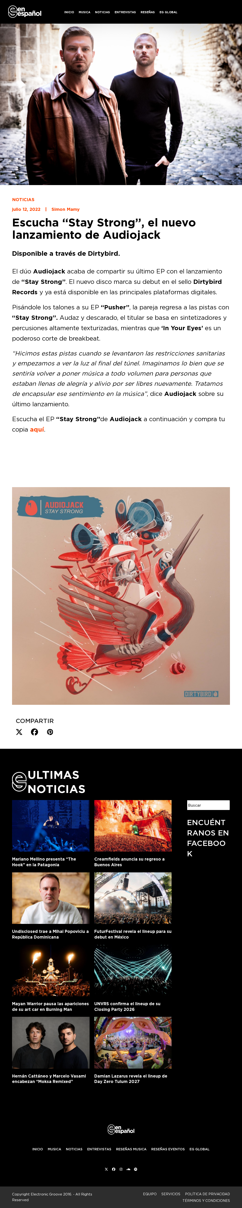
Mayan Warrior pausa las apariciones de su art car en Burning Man (50, 1006)
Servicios (170, 1194)
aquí (37, 429)
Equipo (150, 1194)
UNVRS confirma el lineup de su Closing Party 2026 (127, 1006)
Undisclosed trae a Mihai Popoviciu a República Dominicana (50, 934)
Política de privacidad (207, 1194)
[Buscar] (222, 805)
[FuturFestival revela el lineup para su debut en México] (133, 897)
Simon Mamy (66, 209)
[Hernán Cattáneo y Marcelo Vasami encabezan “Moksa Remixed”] (50, 1041)
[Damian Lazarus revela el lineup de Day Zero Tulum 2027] (133, 1041)
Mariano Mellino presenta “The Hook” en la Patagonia (44, 861)
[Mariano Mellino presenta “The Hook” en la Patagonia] (50, 825)
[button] (19, 732)
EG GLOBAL (200, 1149)
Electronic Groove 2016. (51, 1194)
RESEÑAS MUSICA (131, 1149)
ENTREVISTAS (99, 1149)
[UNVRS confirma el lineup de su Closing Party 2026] (133, 969)
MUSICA (54, 1149)
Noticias (23, 199)
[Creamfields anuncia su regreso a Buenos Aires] (133, 825)
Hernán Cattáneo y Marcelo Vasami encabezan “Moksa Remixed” (49, 1078)
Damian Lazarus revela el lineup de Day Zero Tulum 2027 (130, 1078)
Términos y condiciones (206, 1201)
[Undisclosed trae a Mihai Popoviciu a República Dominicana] (50, 897)
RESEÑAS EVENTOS (168, 1149)
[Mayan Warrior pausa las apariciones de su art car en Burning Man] (50, 969)
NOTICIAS (74, 1149)
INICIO (37, 1149)
